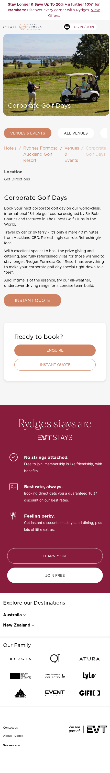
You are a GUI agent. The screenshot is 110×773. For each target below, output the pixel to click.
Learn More (55, 556)
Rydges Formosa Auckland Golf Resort (40, 154)
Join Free (55, 575)
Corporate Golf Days (96, 151)
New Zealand (16, 625)
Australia (12, 615)
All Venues (76, 133)
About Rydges (13, 736)
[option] (54, 10)
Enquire (55, 350)
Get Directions (17, 179)
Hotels (10, 148)
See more (10, 745)
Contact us (10, 727)
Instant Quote (32, 300)
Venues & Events (27, 133)
